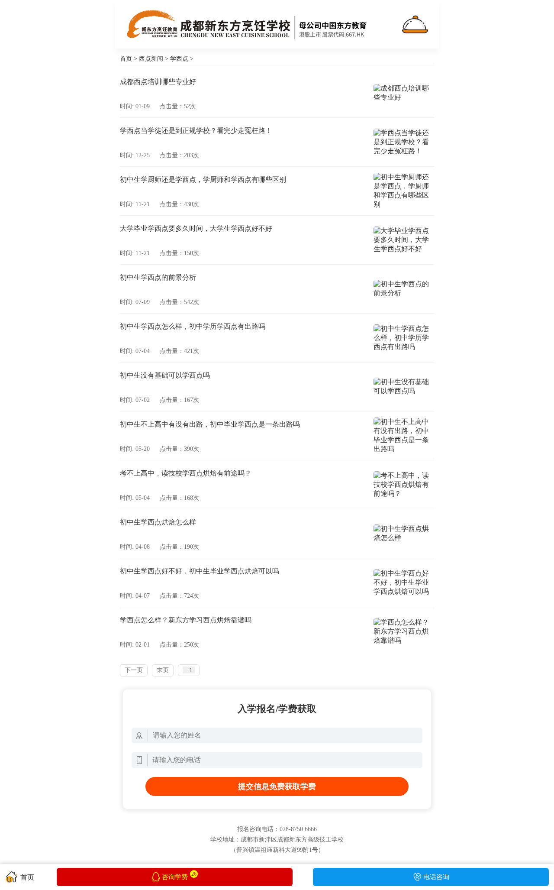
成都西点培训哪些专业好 (158, 81)
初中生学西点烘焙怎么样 (158, 522)
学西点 (179, 58)
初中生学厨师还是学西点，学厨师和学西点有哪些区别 (203, 179)
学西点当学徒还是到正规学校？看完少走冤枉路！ (196, 130)
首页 (126, 58)
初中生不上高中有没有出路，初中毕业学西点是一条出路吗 (210, 424)
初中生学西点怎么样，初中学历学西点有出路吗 (192, 326)
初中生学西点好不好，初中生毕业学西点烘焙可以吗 (199, 571)
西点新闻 (151, 58)
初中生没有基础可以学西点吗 (165, 375)
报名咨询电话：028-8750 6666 (277, 829)
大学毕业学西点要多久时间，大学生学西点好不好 (196, 228)
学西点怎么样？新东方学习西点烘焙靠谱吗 (185, 620)
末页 (163, 670)
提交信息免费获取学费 (277, 786)
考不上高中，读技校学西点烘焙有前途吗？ (185, 473)
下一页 (134, 670)
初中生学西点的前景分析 (158, 277)
